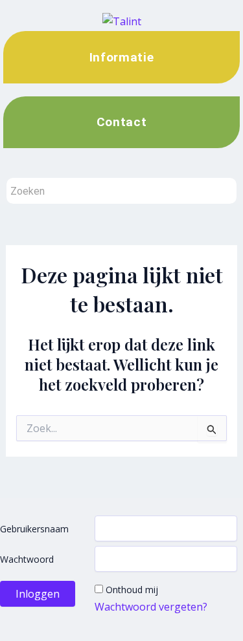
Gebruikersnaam (34, 529)
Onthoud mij (132, 589)
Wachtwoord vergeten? (151, 607)
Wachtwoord (27, 559)
